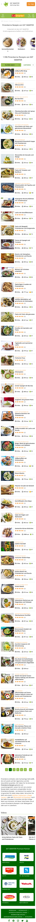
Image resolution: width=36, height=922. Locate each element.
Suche (29, 16)
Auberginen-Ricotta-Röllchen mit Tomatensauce (24, 199)
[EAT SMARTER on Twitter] (22, 920)
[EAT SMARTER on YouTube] (27, 920)
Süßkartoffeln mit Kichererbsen (21, 459)
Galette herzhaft (20, 544)
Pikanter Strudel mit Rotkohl (24, 486)
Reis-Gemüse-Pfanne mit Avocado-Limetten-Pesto (23, 727)
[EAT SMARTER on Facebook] (9, 920)
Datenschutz (23, 910)
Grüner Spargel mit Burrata (24, 386)
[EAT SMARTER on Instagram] (18, 920)
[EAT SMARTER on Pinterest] (13, 920)
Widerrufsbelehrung (18, 914)
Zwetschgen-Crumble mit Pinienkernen (23, 285)
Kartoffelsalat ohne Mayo (23, 501)
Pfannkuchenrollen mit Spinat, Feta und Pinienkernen (25, 112)
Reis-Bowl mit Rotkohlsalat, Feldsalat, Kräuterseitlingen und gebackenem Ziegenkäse (24, 661)
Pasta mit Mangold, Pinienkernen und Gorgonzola (25, 227)
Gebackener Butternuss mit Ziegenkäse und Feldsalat (24, 601)
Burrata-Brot (19, 99)
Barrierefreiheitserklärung (13, 917)
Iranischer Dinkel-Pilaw (22, 557)
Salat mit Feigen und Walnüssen (21, 516)
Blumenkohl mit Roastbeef (22, 797)
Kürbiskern (21, 49)
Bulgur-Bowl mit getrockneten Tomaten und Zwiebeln (25, 444)
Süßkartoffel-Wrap (21, 71)
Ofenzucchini (19, 85)
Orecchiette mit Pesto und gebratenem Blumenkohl (23, 127)
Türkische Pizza (20, 358)
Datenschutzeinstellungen (18, 912)
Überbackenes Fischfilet (23, 615)
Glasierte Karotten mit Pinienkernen (22, 414)
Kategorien (28, 917)
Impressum (12, 910)
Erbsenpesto (19, 372)
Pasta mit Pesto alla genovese (25, 314)
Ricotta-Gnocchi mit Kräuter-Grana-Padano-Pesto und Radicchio (24, 711)
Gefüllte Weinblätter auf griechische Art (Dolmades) (23, 300)
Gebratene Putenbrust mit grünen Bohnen (23, 756)
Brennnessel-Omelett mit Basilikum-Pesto (23, 630)
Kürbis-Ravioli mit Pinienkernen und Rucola (23, 572)
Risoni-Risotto (19, 473)
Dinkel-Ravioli (19, 586)
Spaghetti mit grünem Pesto (24, 400)
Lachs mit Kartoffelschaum (24, 212)
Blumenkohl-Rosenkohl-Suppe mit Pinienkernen (25, 142)
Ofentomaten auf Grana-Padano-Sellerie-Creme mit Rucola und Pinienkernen (24, 694)
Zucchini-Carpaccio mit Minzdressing (22, 645)
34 (30, 769)
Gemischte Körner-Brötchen (24, 528)
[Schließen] (1, 4)
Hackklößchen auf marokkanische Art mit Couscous (22, 741)
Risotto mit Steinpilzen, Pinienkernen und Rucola (23, 255)
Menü (2, 16)
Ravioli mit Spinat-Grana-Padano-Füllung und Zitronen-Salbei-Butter (25, 677)
